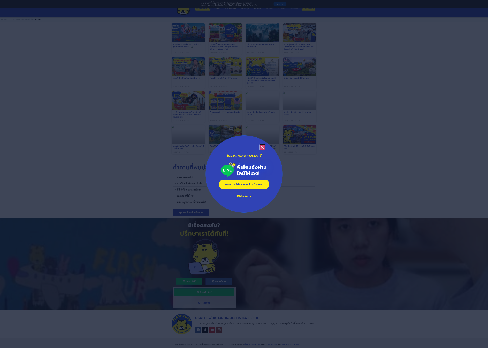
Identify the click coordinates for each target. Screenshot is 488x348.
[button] (262, 147)
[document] (244, 174)
